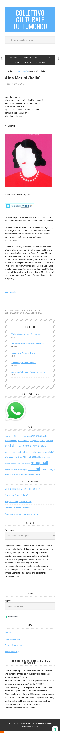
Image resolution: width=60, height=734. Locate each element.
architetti (27, 436)
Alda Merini (31, 313)
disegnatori (40, 440)
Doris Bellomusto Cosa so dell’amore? (22, 488)
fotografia (26, 445)
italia (33, 310)
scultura (44, 469)
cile (19, 440)
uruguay (27, 474)
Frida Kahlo (44, 446)
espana (18, 445)
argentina (35, 436)
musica (18, 457)
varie (38, 474)
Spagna (51, 469)
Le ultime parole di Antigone (23, 362)
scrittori (34, 468)
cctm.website (10, 291)
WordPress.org (12, 651)
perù (48, 457)
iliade (14, 452)
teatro (7, 474)
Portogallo (8, 469)
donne (27, 310)
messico (40, 451)
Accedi (8, 632)
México (26, 456)
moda (11, 457)
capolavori (9, 440)
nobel (33, 456)
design (32, 440)
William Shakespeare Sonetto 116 (26, 334)
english (10, 445)
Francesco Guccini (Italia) (16, 494)
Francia (35, 445)
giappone (8, 452)
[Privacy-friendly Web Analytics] (5, 732)
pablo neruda (41, 457)
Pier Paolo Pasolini (23, 463)
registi (24, 469)
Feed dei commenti (13, 645)
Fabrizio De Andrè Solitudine (17, 507)
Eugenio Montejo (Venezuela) (18, 501)
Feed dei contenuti (13, 638)
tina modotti (15, 474)
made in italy (31, 452)
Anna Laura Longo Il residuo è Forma (28, 371)
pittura (34, 462)
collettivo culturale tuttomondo (30, 19)
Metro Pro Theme (27, 723)
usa (33, 474)
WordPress (26, 726)
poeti (39, 310)
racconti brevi (17, 469)
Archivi (8, 600)
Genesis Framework (46, 723)
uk (22, 474)
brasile (44, 436)
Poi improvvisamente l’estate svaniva (27, 343)
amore (20, 310)
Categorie (9, 530)
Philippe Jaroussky (11, 463)
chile (15, 440)
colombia (25, 440)
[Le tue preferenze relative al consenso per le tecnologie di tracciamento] (55, 729)
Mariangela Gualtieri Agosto (23, 353)
